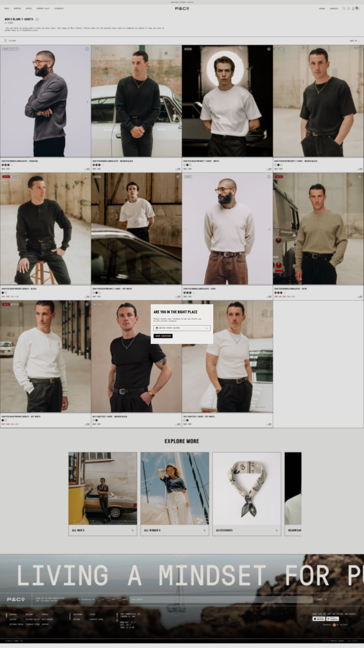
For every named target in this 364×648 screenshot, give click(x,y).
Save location (163, 336)
